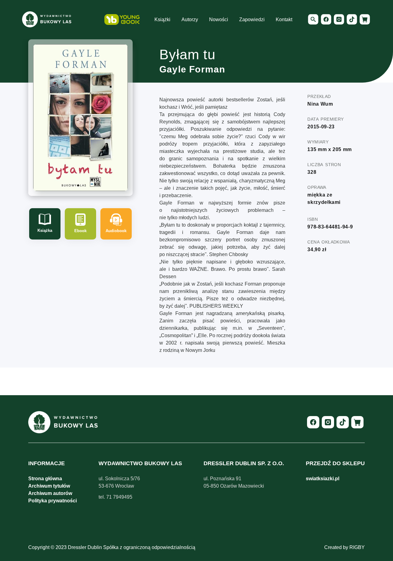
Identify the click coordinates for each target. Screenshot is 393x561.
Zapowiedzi (252, 19)
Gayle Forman (192, 69)
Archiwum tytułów (49, 486)
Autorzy (189, 19)
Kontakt (284, 19)
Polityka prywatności (52, 500)
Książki (162, 19)
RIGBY (357, 547)
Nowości (218, 19)
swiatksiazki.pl (322, 478)
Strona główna (45, 478)
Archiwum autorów (50, 493)
